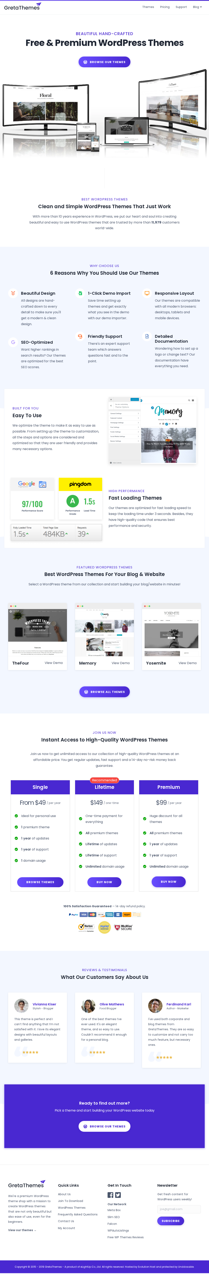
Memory (87, 663)
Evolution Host (146, 1266)
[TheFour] (37, 632)
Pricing (165, 7)
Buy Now (104, 882)
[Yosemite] (171, 632)
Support (181, 7)
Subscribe (171, 1221)
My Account (66, 1228)
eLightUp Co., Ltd (90, 1266)
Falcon (112, 1224)
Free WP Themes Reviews (126, 1237)
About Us (64, 1194)
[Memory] (104, 632)
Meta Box (114, 1210)
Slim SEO (114, 1217)
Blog (196, 7)
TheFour (20, 663)
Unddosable (186, 1266)
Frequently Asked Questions (78, 1214)
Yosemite (156, 663)
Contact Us (66, 1221)
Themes (148, 7)
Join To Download (70, 1201)
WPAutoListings (118, 1230)
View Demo (54, 662)
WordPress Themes (72, 1208)
